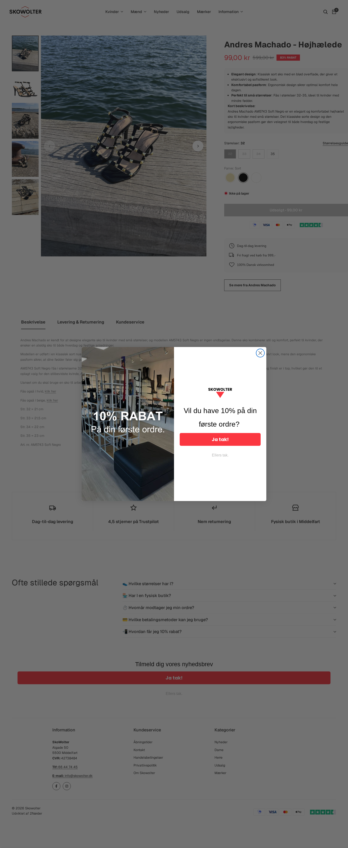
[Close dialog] (260, 353)
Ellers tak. (220, 455)
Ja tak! (220, 439)
